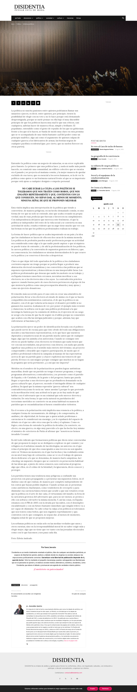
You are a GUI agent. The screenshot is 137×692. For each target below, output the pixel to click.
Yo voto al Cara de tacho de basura (106, 146)
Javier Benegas (103, 181)
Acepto (92, 689)
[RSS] (65, 679)
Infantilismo (95, 149)
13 (108, 220)
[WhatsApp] (23, 103)
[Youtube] (77, 679)
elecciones (24, 585)
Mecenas (70, 18)
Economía (94, 181)
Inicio (13, 24)
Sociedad (49, 18)
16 (123, 220)
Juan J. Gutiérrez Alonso (104, 168)
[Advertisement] (87, 8)
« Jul (92, 236)
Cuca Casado (102, 159)
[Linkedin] (28, 103)
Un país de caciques (79, 594)
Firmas (78, 18)
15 (118, 220)
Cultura (59, 18)
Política (38, 18)
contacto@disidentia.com (73, 673)
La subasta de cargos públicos (105, 166)
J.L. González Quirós (20, 89)
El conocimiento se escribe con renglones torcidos (26, 595)
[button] (123, 18)
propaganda (33, 585)
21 (113, 224)
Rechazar (105, 689)
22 (118, 224)
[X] (18, 103)
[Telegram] (38, 103)
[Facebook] (13, 103)
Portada (18, 18)
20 (109, 224)
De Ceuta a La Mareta (101, 187)
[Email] (33, 103)
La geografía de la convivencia (105, 156)
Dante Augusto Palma (106, 149)
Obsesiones (27, 18)
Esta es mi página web (70, 640)
